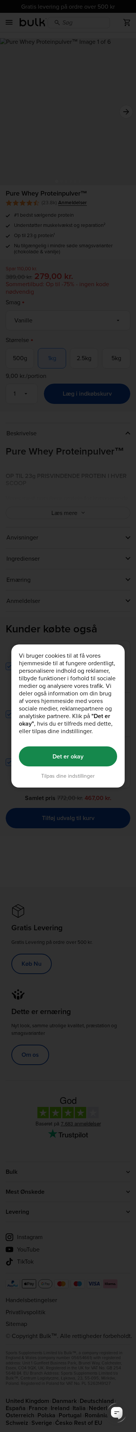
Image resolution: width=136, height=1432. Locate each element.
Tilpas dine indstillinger (68, 776)
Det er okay (68, 756)
